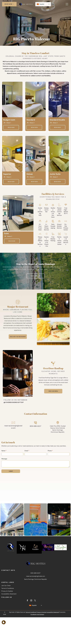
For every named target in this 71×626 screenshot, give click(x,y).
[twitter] (35, 600)
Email (26, 451)
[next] (19, 99)
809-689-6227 (35, 426)
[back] (5, 99)
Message (4, 459)
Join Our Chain (6, 585)
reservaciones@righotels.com (13, 427)
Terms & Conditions (7, 588)
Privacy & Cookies (7, 591)
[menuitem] (9, 4)
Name (3, 451)
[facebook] (27, 600)
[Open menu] (67, 4)
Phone (50, 451)
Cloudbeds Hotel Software (37, 614)
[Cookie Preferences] (4, 622)
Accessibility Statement (8, 594)
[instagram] (31, 600)
